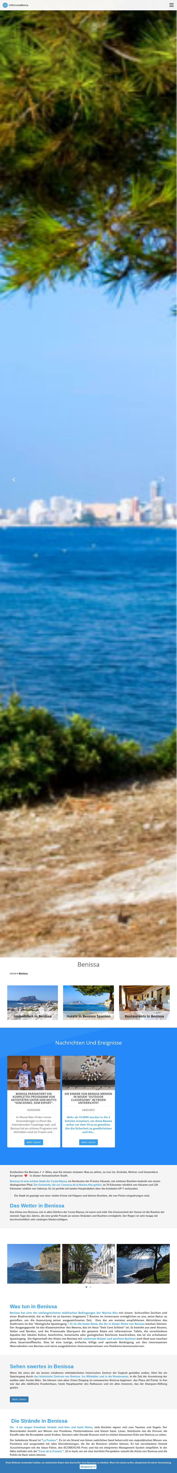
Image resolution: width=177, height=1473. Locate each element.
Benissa (23, 973)
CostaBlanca (18, 5)
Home (13, 973)
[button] (13, 479)
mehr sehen (34, 1142)
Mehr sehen (19, 1399)
